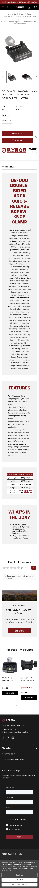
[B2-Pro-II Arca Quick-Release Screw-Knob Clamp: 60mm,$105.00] (10, 665)
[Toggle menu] (3, 7)
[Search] (8, 7)
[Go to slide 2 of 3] (19, 705)
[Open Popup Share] (36, 136)
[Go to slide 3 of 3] (22, 705)
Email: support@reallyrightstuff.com (16, 732)
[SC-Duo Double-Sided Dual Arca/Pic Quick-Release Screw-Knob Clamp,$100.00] (29, 665)
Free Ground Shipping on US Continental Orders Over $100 (19, 2)
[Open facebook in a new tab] (8, 738)
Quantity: (6, 121)
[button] (25, 567)
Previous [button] (2, 77)
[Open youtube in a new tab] (13, 738)
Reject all (19, 880)
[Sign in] (29, 7)
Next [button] (36, 77)
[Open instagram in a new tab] (3, 738)
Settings (19, 875)
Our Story (19, 631)
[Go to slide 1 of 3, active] (16, 705)
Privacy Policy (6, 870)
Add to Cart (10, 693)
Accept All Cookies (19, 884)
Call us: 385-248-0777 (12, 729)
